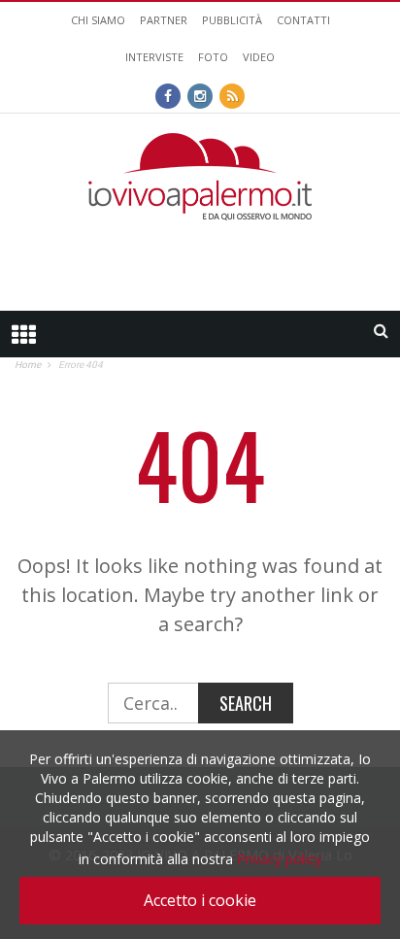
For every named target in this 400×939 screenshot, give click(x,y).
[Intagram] (200, 94)
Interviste (154, 57)
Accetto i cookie (200, 900)
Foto (213, 57)
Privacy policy (279, 859)
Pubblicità (232, 20)
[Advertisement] (200, 259)
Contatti (303, 20)
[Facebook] (168, 94)
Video (259, 57)
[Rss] (232, 94)
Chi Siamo (98, 20)
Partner (163, 20)
